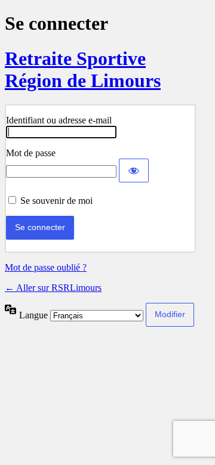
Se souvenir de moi (56, 201)
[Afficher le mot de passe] (134, 170)
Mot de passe (31, 153)
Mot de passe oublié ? (46, 267)
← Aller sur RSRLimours (53, 288)
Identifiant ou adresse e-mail (59, 120)
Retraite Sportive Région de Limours (83, 69)
